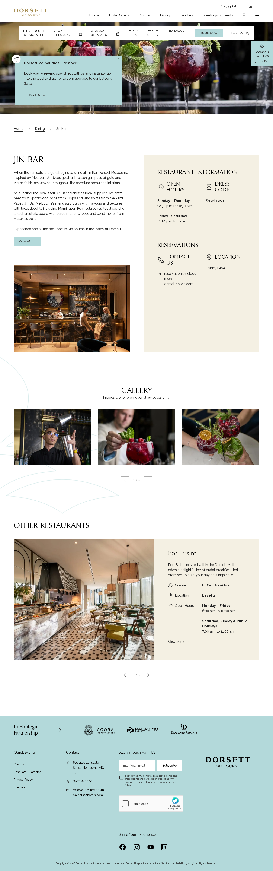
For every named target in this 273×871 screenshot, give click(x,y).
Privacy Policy (23, 779)
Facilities (186, 15)
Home (94, 15)
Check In (59, 30)
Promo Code (176, 30)
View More (176, 642)
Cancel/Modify (240, 33)
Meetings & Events (217, 15)
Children (153, 30)
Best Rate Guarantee (27, 772)
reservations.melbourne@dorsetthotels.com (88, 792)
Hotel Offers (119, 15)
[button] (125, 480)
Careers (19, 764)
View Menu (27, 241)
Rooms (144, 15)
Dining (165, 15)
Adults (133, 30)
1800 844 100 (82, 781)
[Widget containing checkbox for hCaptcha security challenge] (151, 803)
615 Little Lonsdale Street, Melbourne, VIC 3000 (88, 768)
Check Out (98, 30)
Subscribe (170, 765)
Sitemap (19, 787)
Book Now (209, 32)
